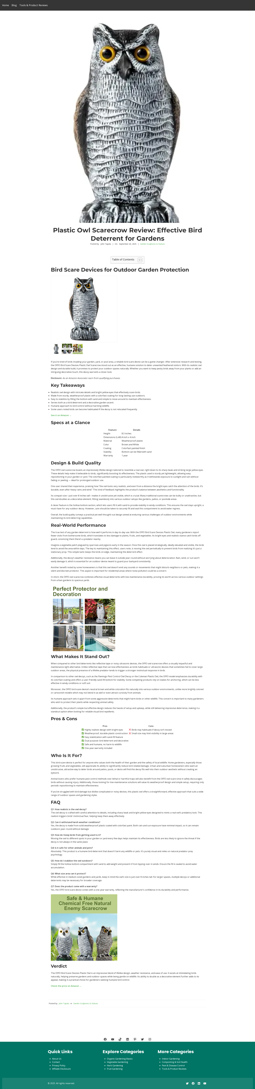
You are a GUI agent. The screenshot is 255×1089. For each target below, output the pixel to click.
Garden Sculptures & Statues (152, 244)
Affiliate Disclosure (61, 1068)
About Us (56, 1058)
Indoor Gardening (171, 1058)
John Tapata (64, 1003)
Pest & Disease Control (173, 1065)
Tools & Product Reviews (174, 1068)
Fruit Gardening (115, 1068)
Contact (56, 1062)
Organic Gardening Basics (120, 1058)
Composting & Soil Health (174, 1062)
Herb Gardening (115, 1065)
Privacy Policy (58, 1065)
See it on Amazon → (61, 415)
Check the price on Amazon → (66, 985)
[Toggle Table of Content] (139, 260)
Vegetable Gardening (117, 1062)
